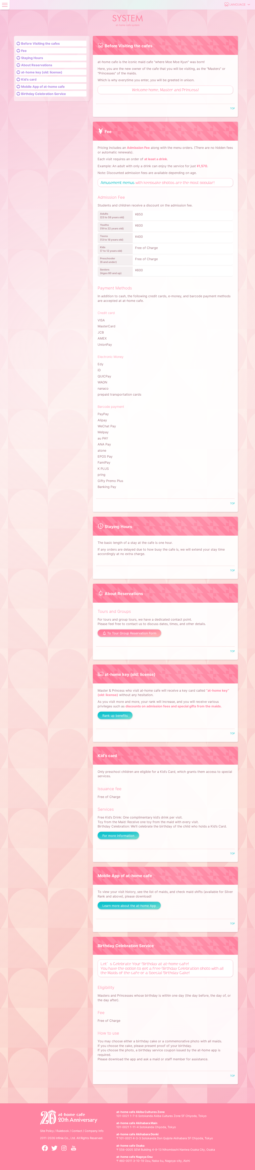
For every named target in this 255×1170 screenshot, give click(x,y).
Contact (77, 1130)
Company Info (94, 1130)
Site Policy (47, 1130)
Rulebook (63, 1130)
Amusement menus (117, 182)
